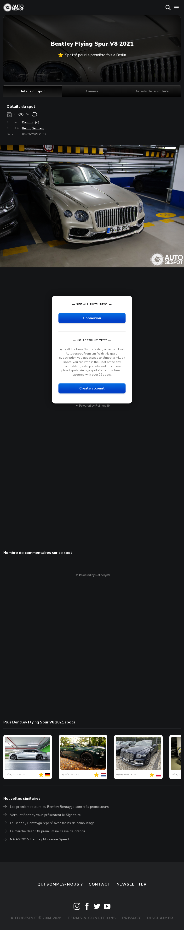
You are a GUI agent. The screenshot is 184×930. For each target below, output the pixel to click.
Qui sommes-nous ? (60, 884)
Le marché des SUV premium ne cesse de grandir (47, 831)
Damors (27, 122)
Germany (38, 128)
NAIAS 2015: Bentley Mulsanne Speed (39, 839)
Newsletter (132, 884)
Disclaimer (160, 918)
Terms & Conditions (91, 918)
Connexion (92, 318)
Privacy (131, 918)
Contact (100, 884)
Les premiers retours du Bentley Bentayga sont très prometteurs (59, 806)
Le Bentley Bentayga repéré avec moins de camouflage (52, 823)
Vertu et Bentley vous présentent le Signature (45, 815)
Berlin (26, 128)
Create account (92, 388)
